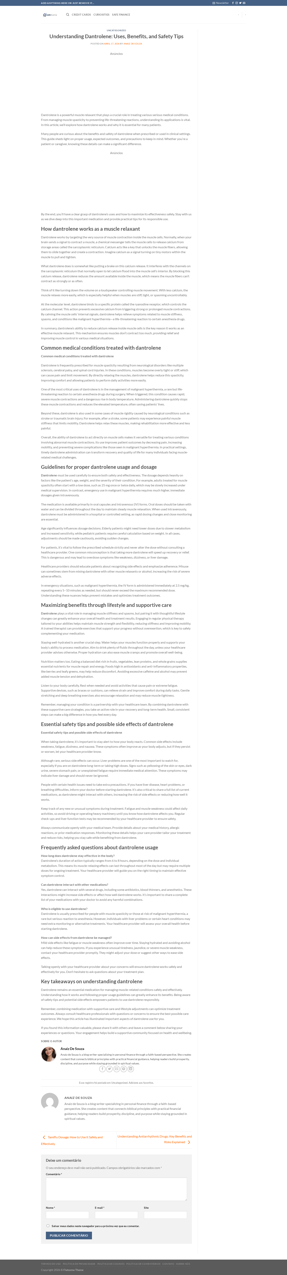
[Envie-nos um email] (244, 3)
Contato (168, 1263)
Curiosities (101, 14)
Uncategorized (116, 30)
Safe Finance (121, 14)
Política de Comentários (143, 1263)
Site (146, 1207)
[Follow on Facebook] (233, 3)
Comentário (54, 1174)
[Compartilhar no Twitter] (109, 1069)
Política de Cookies (111, 1263)
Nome (50, 1207)
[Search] (67, 14)
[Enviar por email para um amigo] (116, 1069)
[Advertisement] (116, 83)
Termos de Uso (51, 1263)
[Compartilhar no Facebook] (102, 1069)
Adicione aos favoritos (141, 1082)
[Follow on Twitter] (240, 3)
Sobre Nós (183, 1263)
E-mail (99, 1207)
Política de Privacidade (79, 1263)
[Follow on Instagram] (236, 3)
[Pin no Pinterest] (123, 1069)
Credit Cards (81, 14)
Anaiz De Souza (133, 43)
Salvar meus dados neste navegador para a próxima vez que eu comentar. (95, 1226)
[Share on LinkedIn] (130, 1069)
